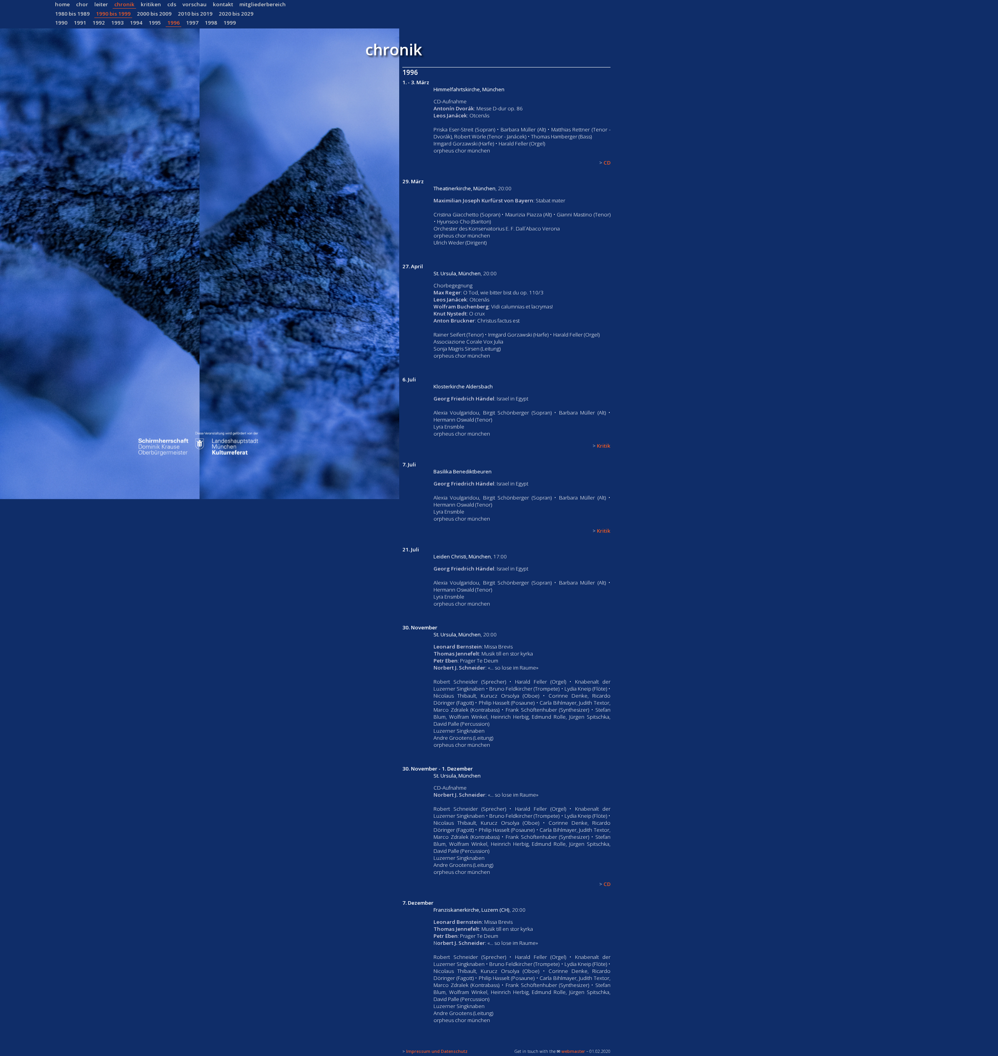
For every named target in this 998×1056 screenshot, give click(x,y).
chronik (124, 4)
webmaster (573, 1051)
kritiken (151, 4)
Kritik (603, 445)
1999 (229, 22)
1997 (192, 22)
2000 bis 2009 (154, 13)
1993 (117, 22)
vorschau (194, 4)
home (62, 4)
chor (82, 4)
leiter (101, 4)
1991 (80, 22)
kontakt (223, 4)
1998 (211, 22)
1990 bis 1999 (113, 13)
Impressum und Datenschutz (436, 1051)
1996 (173, 22)
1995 (155, 22)
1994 (136, 22)
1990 (61, 22)
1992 (98, 22)
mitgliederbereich (262, 4)
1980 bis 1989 (72, 13)
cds (171, 4)
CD (606, 162)
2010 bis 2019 (195, 13)
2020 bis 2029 (236, 13)
